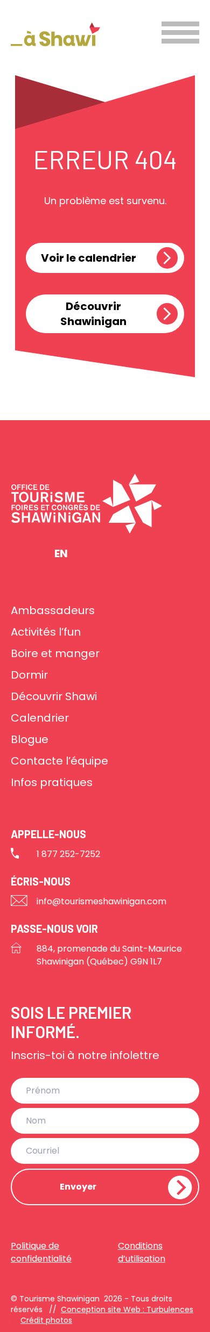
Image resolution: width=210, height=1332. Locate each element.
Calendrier (40, 717)
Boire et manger (55, 653)
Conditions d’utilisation (141, 1252)
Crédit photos (46, 1320)
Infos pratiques (52, 782)
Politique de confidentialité (41, 1252)
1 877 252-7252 (68, 854)
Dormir (29, 674)
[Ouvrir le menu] (180, 32)
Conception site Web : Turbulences (127, 1309)
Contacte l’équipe (59, 760)
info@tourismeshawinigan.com (101, 901)
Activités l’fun (46, 631)
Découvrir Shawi (54, 696)
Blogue (29, 739)
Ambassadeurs (53, 610)
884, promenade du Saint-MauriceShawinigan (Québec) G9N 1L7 (109, 955)
